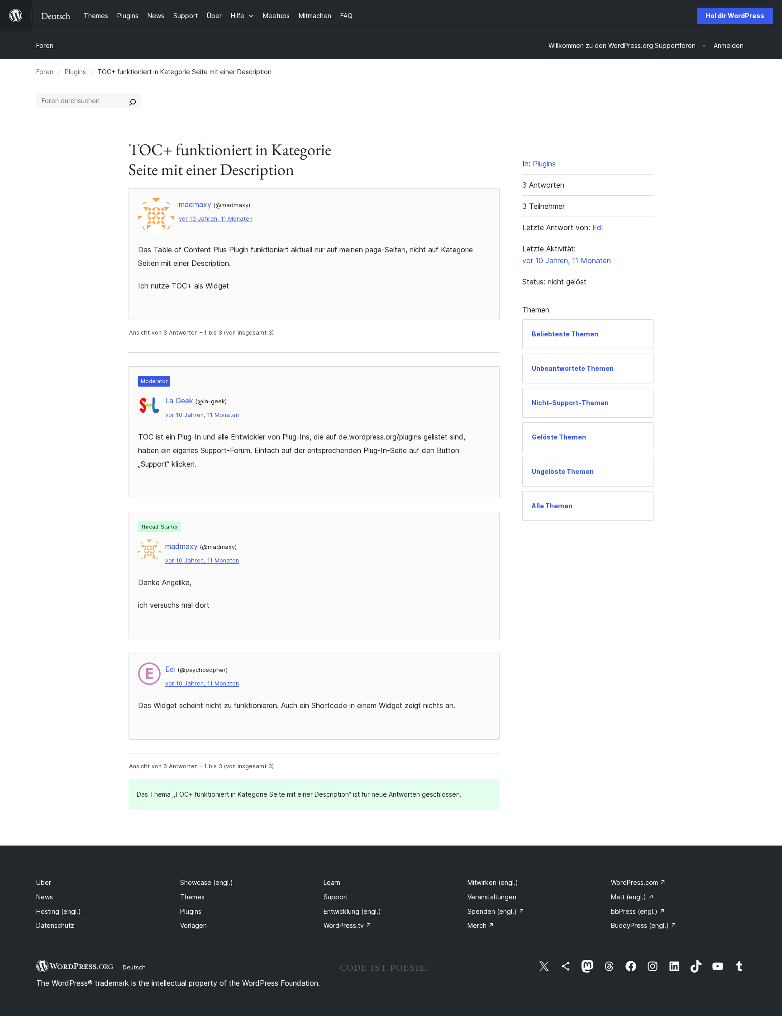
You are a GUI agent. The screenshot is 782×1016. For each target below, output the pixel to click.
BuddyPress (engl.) (644, 925)
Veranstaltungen (491, 897)
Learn (332, 882)
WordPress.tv (348, 925)
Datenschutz (55, 925)
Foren (44, 45)
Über (43, 882)
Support (336, 897)
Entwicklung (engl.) (352, 911)
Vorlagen (193, 925)
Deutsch (134, 967)
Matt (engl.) (632, 897)
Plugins (75, 72)
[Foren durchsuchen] (132, 101)
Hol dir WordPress (735, 15)
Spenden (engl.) (496, 911)
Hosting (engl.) (58, 911)
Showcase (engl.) (206, 882)
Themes (192, 897)
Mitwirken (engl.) (492, 882)
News (44, 897)
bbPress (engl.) (638, 911)
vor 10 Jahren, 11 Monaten (216, 218)
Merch (480, 925)
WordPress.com (638, 882)
